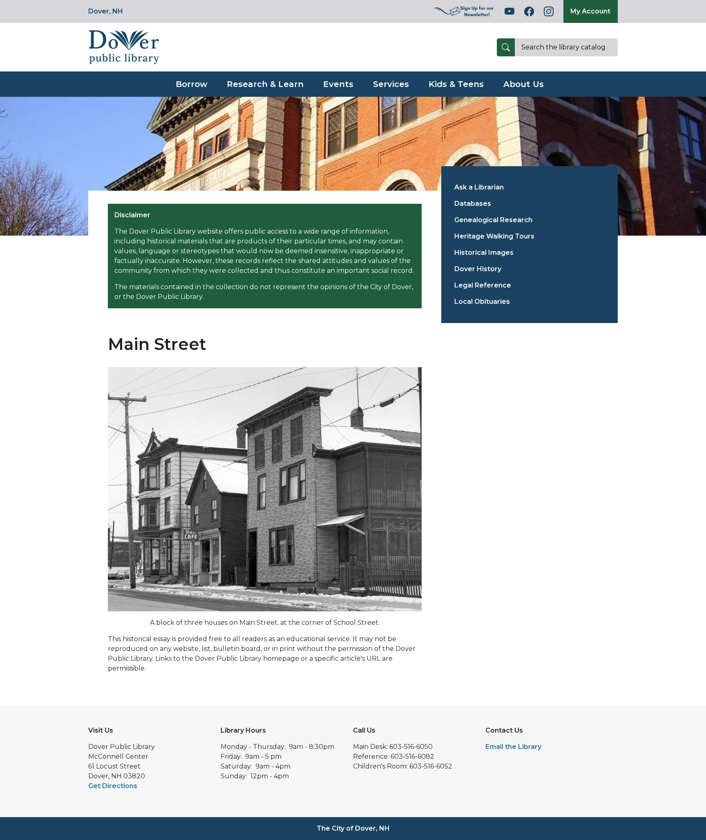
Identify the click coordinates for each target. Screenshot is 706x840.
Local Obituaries (482, 301)
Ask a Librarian (479, 187)
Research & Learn (265, 84)
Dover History (477, 269)
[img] (464, 11)
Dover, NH (105, 11)
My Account (590, 11)
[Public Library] (124, 47)
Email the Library (513, 747)
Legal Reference (482, 285)
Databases (472, 203)
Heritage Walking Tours (494, 236)
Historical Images (484, 252)
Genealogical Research (493, 220)
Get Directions (112, 786)
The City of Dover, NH (353, 828)
